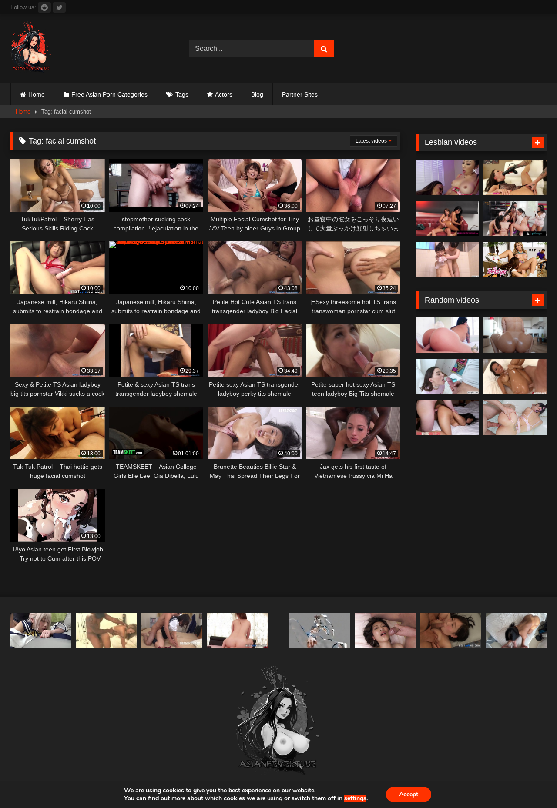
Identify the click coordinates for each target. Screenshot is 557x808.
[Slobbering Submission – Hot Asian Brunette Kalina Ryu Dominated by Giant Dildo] (515, 177)
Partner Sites (300, 94)
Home (36, 94)
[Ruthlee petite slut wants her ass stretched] (515, 335)
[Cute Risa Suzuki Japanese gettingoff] (171, 630)
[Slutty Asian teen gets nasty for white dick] (447, 417)
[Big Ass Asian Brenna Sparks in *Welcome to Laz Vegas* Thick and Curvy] (447, 335)
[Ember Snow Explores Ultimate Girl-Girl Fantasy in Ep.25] (447, 219)
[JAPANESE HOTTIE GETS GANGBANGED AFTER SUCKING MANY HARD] (385, 630)
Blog (257, 94)
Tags (181, 94)
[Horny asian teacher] (319, 630)
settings (355, 798)
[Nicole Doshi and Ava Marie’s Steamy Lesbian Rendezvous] (447, 177)
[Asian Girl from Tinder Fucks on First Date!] (516, 630)
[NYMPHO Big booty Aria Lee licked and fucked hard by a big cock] (447, 376)
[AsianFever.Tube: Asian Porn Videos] (31, 49)
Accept (408, 794)
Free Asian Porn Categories (109, 94)
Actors (223, 94)
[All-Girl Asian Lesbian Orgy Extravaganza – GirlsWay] (515, 219)
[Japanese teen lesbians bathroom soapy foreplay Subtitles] (447, 259)
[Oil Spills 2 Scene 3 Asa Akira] (515, 376)
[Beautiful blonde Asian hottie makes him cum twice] (106, 630)
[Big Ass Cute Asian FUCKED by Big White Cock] (515, 417)
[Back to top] (530, 782)
